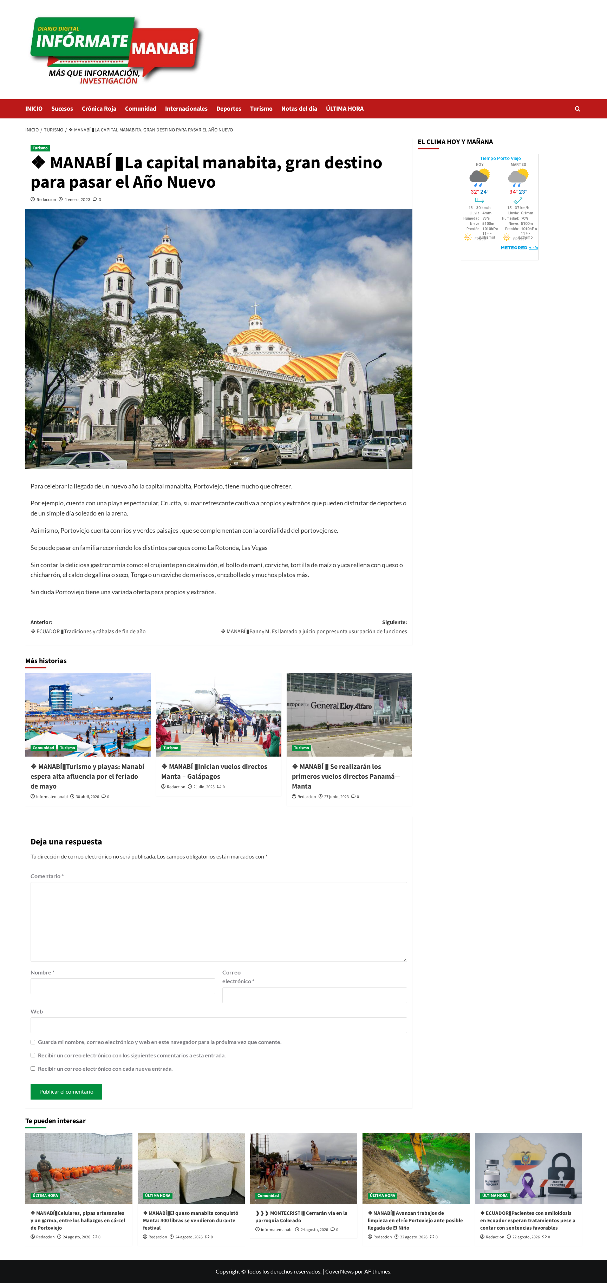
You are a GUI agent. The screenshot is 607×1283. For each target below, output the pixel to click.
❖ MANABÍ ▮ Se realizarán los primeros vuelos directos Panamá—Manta (346, 776)
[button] (577, 109)
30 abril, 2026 (87, 797)
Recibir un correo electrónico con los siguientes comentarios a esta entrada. (132, 1055)
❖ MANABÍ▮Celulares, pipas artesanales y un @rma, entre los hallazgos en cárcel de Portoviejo (78, 1221)
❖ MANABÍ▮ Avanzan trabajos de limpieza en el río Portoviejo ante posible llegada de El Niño (415, 1221)
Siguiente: (314, 626)
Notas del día (299, 108)
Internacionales (186, 108)
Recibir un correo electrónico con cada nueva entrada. (105, 1068)
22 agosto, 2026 (413, 1237)
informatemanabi (52, 797)
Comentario (47, 876)
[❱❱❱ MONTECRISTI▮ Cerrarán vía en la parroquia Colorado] (303, 1168)
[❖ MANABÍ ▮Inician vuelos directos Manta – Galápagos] (218, 715)
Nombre (42, 972)
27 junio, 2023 (336, 797)
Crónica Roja (99, 108)
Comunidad (140, 108)
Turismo (261, 108)
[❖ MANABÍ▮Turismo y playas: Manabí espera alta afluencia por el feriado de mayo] (88, 715)
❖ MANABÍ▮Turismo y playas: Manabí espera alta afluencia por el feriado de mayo (87, 776)
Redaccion (46, 199)
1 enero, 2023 (77, 199)
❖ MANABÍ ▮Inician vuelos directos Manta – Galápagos (214, 772)
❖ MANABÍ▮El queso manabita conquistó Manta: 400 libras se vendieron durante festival (190, 1221)
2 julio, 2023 (204, 787)
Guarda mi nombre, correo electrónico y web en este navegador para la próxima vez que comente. (160, 1041)
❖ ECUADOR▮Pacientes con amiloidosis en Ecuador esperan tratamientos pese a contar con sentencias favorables (527, 1221)
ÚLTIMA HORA (345, 108)
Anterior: (88, 626)
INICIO (34, 108)
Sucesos (62, 108)
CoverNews (339, 1271)
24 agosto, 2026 (76, 1237)
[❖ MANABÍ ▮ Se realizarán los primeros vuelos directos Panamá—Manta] (349, 715)
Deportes (228, 108)
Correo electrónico (238, 977)
